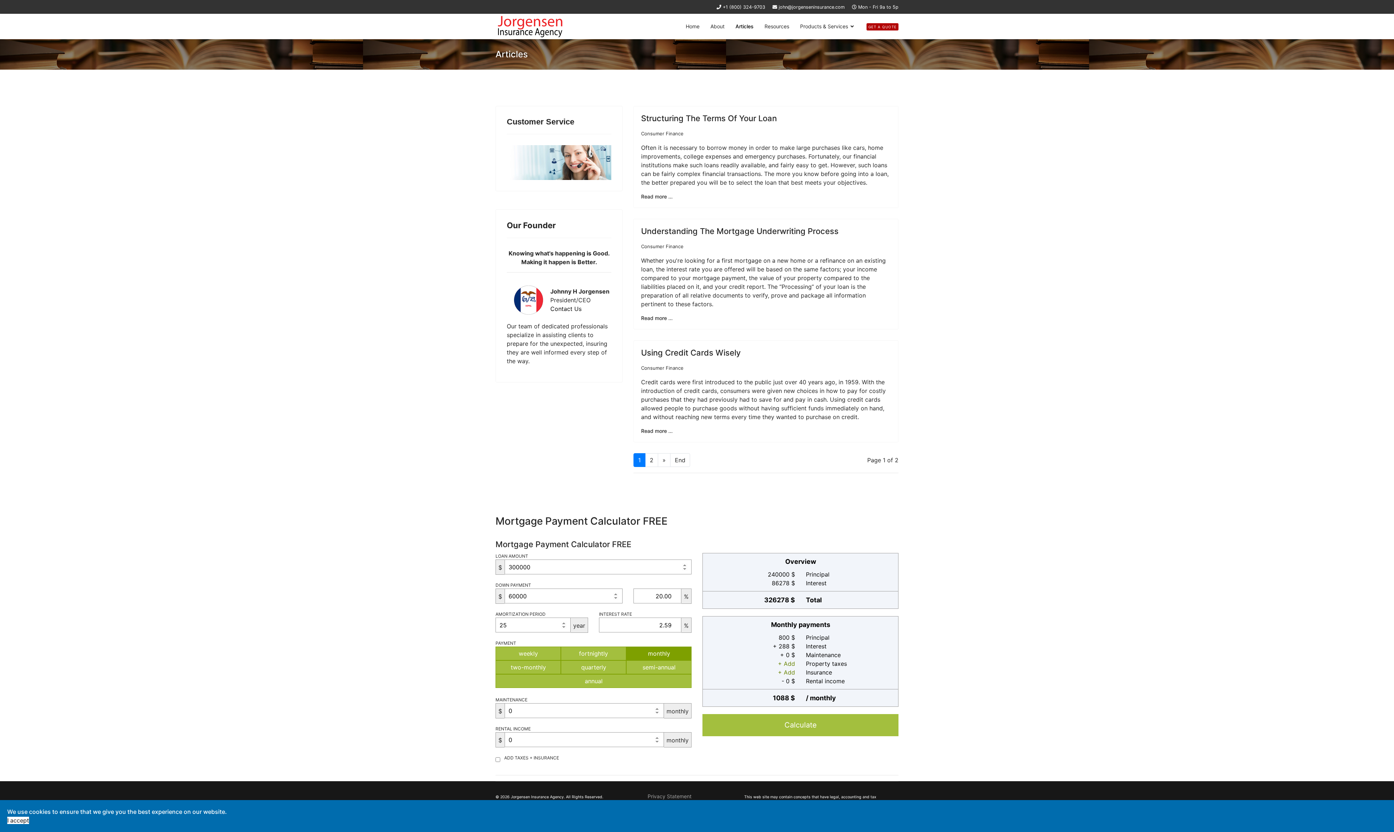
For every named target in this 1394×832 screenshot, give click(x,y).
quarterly (593, 667)
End (680, 460)
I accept (18, 820)
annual (594, 681)
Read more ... (657, 196)
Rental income (513, 728)
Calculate (800, 725)
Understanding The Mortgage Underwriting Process (740, 231)
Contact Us (566, 308)
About (717, 26)
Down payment (513, 585)
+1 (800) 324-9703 (744, 7)
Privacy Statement (670, 796)
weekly (528, 653)
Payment (506, 643)
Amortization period (521, 614)
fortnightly (593, 653)
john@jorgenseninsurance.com (812, 7)
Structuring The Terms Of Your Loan (709, 118)
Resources (777, 26)
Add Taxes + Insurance (531, 758)
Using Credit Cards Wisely (691, 352)
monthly (659, 653)
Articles (744, 26)
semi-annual (659, 667)
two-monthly (528, 667)
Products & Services (824, 26)
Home (693, 26)
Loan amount (512, 556)
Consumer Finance (662, 133)
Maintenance (511, 699)
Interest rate (615, 614)
